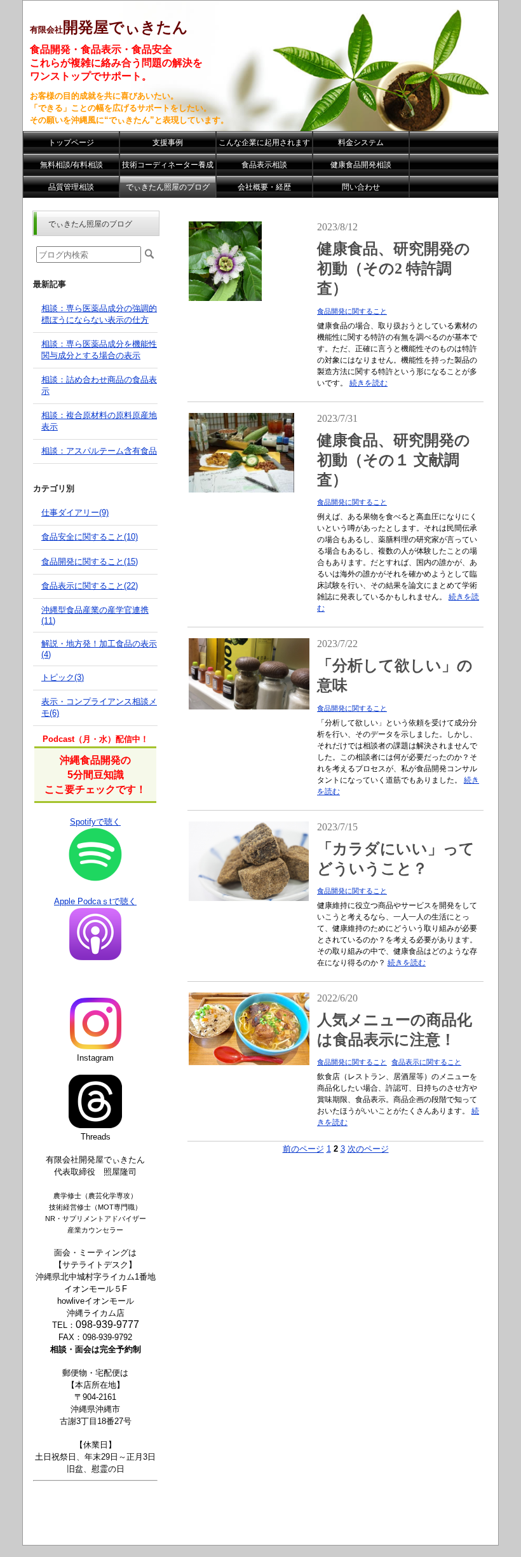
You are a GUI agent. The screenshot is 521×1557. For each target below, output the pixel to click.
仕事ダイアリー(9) (75, 512)
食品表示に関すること (426, 1062)
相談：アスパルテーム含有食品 (99, 451)
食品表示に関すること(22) (89, 585)
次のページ (368, 1149)
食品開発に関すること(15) (89, 561)
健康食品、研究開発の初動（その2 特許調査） (393, 269)
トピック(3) (62, 677)
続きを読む (368, 383)
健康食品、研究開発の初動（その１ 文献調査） (393, 460)
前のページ (303, 1149)
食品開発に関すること (352, 311)
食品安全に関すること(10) (89, 536)
